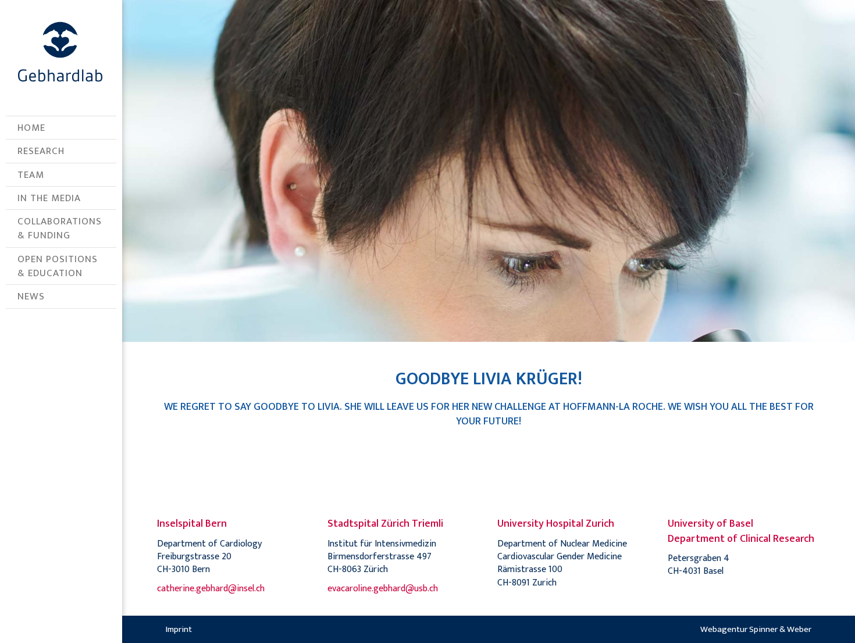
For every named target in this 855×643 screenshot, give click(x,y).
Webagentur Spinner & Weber (755, 629)
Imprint (179, 629)
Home (31, 128)
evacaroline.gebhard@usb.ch (382, 588)
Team (30, 175)
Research (41, 151)
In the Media (49, 198)
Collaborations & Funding (59, 228)
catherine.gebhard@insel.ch (211, 588)
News (31, 296)
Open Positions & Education (57, 266)
